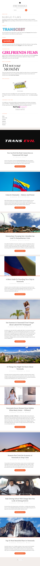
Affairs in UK (4, 117)
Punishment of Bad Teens (14, 103)
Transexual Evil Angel (21, 160)
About (3, 116)
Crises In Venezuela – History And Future (20, 195)
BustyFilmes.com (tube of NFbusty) (11, 415)
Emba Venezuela (20, 6)
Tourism (3, 124)
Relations (4, 121)
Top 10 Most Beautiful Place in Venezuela (20, 541)
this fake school (14, 507)
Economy (4, 119)
